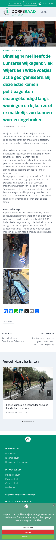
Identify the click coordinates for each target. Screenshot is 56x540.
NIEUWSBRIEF (15, 3)
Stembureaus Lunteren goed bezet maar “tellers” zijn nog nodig (42, 339)
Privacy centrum (12, 474)
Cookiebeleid (11, 483)
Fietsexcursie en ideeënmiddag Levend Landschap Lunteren (27, 406)
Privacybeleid (11, 479)
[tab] (22, 421)
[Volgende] (49, 393)
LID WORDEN (30, 3)
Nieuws (6, 51)
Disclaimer (10, 487)
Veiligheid (16, 51)
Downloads (10, 453)
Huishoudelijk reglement (16, 462)
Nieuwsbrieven (12, 457)
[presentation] (28, 383)
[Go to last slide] (7, 393)
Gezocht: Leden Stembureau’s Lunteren (13, 337)
